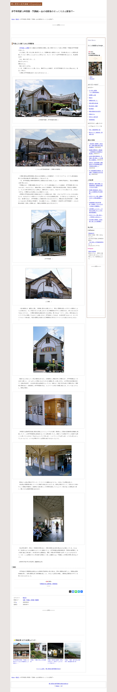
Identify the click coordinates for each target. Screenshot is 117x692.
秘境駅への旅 (92, 95)
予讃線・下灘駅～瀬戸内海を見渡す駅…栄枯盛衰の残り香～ (72, 660)
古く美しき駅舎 (93, 90)
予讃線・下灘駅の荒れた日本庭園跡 (38, 660)
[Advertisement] (58, 29)
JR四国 (32, 600)
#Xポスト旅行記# (93, 117)
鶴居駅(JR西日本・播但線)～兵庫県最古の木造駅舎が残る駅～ (96, 151)
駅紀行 (25, 597)
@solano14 (91, 233)
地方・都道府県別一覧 (94, 129)
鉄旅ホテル (92, 114)
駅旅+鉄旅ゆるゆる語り (95, 111)
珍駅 (24, 600)
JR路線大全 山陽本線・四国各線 (48, 583)
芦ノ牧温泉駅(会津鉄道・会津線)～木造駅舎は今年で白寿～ (96, 172)
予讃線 (28, 600)
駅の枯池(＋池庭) (93, 106)
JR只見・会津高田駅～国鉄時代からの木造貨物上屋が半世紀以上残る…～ (96, 164)
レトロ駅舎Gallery (94, 92)
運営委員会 (92, 119)
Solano (57, 686)
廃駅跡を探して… (93, 100)
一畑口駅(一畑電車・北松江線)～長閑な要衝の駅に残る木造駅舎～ (96, 145)
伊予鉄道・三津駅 (24, 48)
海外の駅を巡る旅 (93, 103)
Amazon (92, 78)
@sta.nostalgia (92, 251)
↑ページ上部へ (41, 669)
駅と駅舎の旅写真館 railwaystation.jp (58, 683)
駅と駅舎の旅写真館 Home (53, 669)
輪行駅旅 (91, 108)
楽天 (91, 77)
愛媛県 (37, 600)
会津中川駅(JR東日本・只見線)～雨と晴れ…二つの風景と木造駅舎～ (96, 158)
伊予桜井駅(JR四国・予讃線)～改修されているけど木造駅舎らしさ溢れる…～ (21, 661)
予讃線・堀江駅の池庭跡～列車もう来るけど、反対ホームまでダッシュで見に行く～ (55, 661)
